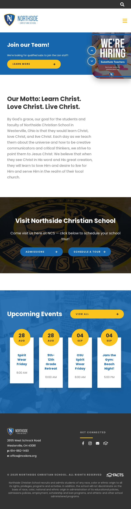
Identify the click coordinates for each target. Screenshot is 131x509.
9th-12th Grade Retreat (51, 362)
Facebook (83, 443)
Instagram (90, 443)
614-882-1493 (19, 451)
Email (97, 443)
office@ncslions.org (23, 456)
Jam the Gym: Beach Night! (109, 362)
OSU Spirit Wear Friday (80, 362)
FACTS (105, 443)
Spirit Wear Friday (22, 359)
